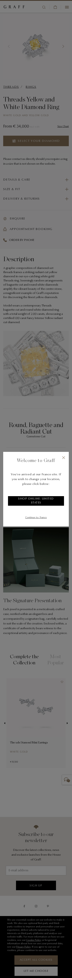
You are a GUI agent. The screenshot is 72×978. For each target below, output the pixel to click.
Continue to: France (36, 517)
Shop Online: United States (36, 501)
